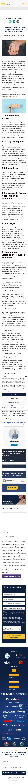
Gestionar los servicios (13, 391)
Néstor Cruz (14, 441)
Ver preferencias (14, 403)
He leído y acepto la (11, 571)
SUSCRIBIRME (12, 488)
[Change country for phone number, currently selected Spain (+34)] (5, 603)
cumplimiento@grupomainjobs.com (11, 559)
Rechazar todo (14, 398)
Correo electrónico (8, 467)
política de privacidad (9, 779)
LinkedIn (14, 445)
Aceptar (14, 394)
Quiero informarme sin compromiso (14, 636)
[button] (25, 376)
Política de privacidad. (14, 475)
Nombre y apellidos (8, 460)
